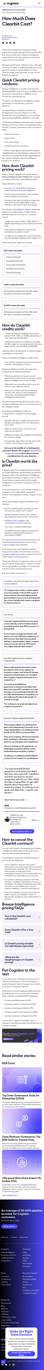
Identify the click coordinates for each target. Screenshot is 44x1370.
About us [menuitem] (4, 1237)
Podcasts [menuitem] (5, 1311)
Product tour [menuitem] (27, 1284)
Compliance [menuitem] (6, 1279)
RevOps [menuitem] (26, 1258)
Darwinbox (8, 581)
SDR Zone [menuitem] (5, 1314)
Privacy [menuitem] (4, 1344)
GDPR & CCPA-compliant (15, 520)
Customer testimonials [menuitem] (10, 1322)
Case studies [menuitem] (6, 1320)
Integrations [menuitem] (6, 1260)
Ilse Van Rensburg (10, 37)
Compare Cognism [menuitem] (30, 1293)
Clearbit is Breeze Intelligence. (22, 190)
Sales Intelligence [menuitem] (8, 1252)
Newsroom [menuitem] (24, 1237)
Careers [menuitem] (14, 1237)
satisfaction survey (14, 539)
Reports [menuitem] (4, 1308)
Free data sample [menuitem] (29, 1279)
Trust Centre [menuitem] (6, 1284)
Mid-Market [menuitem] (27, 1263)
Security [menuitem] (4, 1282)
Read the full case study (14, 800)
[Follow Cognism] (2, 1365)
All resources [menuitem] (6, 1303)
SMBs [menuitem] (25, 1260)
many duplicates (12, 554)
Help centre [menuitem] (5, 1325)
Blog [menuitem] (3, 1306)
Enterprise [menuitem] (27, 1266)
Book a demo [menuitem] (28, 1276)
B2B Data (5, 39)
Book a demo (9, 1226)
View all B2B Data (9, 1195)
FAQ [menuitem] (24, 1287)
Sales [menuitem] (25, 1252)
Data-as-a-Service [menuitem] (8, 1255)
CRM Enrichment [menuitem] (7, 1258)
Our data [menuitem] (5, 1276)
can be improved (21, 556)
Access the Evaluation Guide (21, 1353)
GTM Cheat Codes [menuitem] (8, 1317)
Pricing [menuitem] (25, 1282)
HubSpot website (24, 209)
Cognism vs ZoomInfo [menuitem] (31, 1290)
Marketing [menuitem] (27, 1255)
